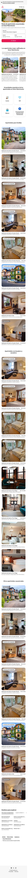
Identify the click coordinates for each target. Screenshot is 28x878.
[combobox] (13, 32)
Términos (16, 871)
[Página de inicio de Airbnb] (3, 7)
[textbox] (7, 36)
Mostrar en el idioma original (9, 3)
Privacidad (11, 871)
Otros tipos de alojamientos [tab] (7, 812)
